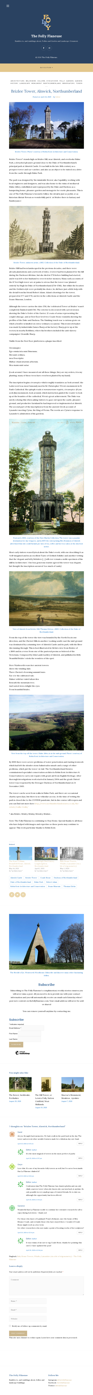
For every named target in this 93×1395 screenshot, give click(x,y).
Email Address (15, 1028)
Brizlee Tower (31, 878)
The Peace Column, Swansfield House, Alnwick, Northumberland (20, 863)
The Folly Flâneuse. (50, 57)
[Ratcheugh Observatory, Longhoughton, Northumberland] (46, 853)
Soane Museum (54, 886)
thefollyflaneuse (63, 1383)
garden (70, 81)
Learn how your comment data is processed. (59, 1338)
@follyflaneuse (61, 1386)
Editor (57, 97)
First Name (13, 1034)
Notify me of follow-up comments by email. (29, 1326)
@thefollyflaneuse (64, 1380)
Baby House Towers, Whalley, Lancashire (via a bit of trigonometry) (70, 863)
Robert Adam (51, 882)
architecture (18, 81)
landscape (24, 83)
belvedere (31, 81)
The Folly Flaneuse (46, 36)
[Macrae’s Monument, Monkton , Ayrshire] (72, 1084)
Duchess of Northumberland (65, 878)
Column (41, 81)
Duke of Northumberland (20, 882)
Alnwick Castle (16, 878)
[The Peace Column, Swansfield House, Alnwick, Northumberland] (20, 853)
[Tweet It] (17, 894)
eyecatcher (52, 81)
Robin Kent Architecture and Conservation (27, 886)
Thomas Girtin (69, 886)
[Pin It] (23, 894)
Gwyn (20, 1164)
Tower (79, 83)
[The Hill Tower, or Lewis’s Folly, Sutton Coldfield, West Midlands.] (46, 1084)
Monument (36, 83)
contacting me (63, 1011)
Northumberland (52, 83)
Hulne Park (38, 882)
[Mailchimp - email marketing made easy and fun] (22, 1055)
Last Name (13, 1039)
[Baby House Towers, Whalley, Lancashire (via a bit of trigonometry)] (71, 853)
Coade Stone (45, 878)
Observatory (68, 83)
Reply (80, 1143)
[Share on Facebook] (11, 894)
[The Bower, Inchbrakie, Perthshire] (20, 1084)
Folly (62, 81)
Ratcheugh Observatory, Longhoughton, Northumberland (44, 863)
